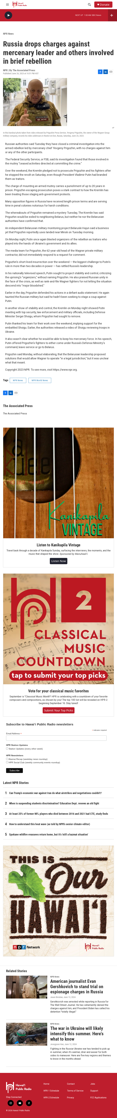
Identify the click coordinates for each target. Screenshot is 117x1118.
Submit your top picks (58, 710)
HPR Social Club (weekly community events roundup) (34, 762)
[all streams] (112, 15)
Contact (71, 1084)
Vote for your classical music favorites (58, 691)
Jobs (92, 1084)
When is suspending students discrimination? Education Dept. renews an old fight (54, 803)
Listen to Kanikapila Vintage (58, 545)
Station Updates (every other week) (25, 749)
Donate (104, 4)
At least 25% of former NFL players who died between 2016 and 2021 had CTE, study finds (58, 813)
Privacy (70, 1098)
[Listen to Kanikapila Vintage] (58, 483)
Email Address (14, 733)
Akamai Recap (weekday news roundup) (28, 759)
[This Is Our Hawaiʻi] (58, 901)
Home (46, 1084)
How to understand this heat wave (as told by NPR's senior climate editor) (49, 824)
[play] (8, 15)
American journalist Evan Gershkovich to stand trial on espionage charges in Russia (76, 987)
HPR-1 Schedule (51, 1091)
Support (94, 1091)
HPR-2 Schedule (51, 1098)
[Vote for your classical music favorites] (58, 629)
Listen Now (58, 561)
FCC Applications (98, 1098)
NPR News (8, 33)
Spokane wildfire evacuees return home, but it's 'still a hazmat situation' (48, 834)
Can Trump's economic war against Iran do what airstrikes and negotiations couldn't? (55, 793)
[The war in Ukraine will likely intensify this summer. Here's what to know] (26, 1034)
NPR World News (40, 380)
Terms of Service (75, 1091)
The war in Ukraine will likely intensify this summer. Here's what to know (77, 1034)
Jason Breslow (56, 997)
